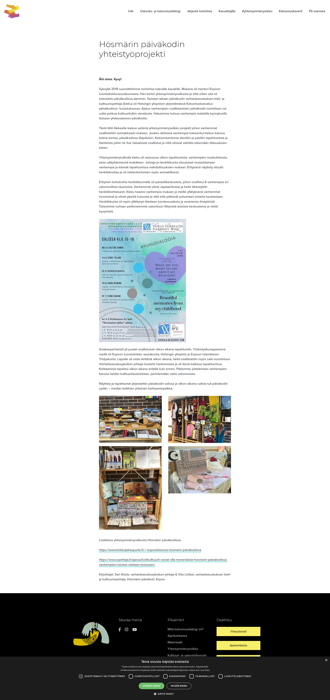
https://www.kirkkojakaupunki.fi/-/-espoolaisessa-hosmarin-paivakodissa (150, 550)
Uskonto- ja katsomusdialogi (160, 11)
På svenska (317, 11)
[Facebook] (120, 629)
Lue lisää (205, 670)
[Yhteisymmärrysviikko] (11, 11)
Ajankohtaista (177, 636)
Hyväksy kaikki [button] (151, 685)
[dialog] (165, 678)
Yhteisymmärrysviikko (183, 649)
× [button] (326, 660)
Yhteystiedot (238, 631)
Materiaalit (175, 642)
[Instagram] (126, 629)
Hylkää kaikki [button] (179, 685)
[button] (165, 694)
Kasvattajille (227, 11)
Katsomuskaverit (290, 11)
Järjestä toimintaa (199, 11)
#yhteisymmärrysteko (257, 11)
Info (131, 11)
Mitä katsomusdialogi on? (186, 629)
